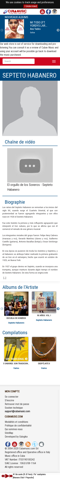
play (6, 476)
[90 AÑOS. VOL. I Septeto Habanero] (44, 302)
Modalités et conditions (16, 421)
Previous (2, 30)
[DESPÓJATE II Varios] (44, 349)
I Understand (30, 6)
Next (58, 30)
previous (3, 476)
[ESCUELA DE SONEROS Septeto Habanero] (16, 304)
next (11, 476)
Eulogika (23, 436)
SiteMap (9, 432)
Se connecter (11, 396)
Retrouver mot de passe (17, 404)
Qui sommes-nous (14, 429)
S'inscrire (9, 400)
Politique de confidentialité (18, 425)
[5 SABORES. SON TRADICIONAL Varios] (16, 349)
